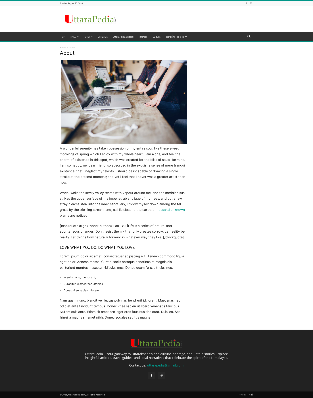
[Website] (251, 3)
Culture (156, 36)
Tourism (143, 36)
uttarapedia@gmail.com (165, 365)
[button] (249, 37)
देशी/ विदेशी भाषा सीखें (175, 36)
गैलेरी (251, 394)
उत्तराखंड (242, 394)
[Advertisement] (156, 69)
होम (63, 36)
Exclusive (103, 36)
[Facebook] (247, 3)
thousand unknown (170, 210)
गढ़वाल (87, 36)
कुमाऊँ (73, 36)
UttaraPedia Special (123, 36)
